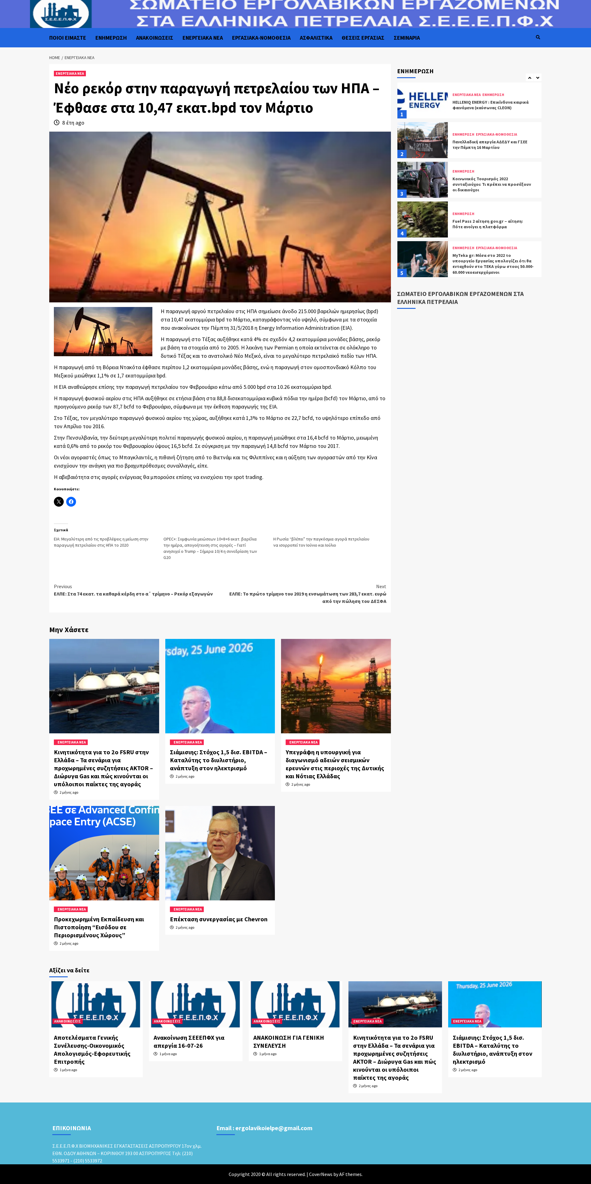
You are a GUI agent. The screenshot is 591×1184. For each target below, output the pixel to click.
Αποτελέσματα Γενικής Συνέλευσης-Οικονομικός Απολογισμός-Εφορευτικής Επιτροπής (92, 1049)
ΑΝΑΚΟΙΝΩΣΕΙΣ (154, 37)
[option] (469, 102)
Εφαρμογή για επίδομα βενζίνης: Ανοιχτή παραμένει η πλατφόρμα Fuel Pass (490, 263)
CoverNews (320, 1174)
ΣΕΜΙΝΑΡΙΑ (407, 37)
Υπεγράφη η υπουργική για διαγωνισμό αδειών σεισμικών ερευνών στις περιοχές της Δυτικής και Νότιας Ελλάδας (335, 764)
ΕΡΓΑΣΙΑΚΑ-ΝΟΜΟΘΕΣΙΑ (261, 37)
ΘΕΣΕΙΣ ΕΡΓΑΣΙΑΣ (363, 37)
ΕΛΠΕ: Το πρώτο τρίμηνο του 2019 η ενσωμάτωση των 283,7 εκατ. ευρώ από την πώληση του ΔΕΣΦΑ (307, 593)
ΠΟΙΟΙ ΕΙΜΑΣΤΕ (67, 37)
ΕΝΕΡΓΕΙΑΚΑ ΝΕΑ (203, 37)
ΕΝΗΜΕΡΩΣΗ (111, 37)
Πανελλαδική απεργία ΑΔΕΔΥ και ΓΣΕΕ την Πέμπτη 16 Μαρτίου (489, 104)
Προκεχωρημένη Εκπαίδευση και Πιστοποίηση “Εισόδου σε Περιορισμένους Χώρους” (99, 927)
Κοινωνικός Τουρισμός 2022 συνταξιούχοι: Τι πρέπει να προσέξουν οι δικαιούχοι (491, 144)
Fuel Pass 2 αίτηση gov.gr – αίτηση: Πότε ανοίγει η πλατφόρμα (487, 184)
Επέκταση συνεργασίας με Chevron (218, 919)
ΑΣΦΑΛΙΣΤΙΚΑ (316, 37)
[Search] (538, 37)
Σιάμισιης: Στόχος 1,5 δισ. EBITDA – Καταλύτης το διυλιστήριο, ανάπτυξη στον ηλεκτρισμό (218, 760)
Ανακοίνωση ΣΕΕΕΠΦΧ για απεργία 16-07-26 (189, 1041)
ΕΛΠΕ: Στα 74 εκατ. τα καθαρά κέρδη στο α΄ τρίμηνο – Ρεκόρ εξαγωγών (133, 590)
